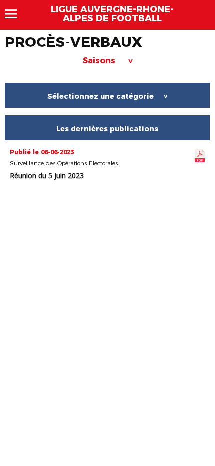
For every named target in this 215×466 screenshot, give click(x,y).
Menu (15, 14)
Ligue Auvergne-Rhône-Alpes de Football (112, 14)
